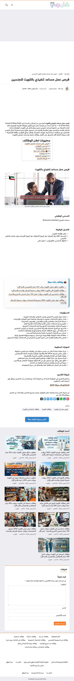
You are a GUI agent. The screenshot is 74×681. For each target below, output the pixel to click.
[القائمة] (12, 5)
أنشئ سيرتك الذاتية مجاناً (37, 419)
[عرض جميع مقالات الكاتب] (67, 88)
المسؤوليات (43, 153)
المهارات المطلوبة (41, 156)
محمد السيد (53, 89)
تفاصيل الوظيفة (42, 148)
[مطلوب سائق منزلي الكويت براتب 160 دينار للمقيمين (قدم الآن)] (20, 447)
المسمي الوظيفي (41, 146)
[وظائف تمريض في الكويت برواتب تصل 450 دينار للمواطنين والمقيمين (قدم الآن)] (53, 549)
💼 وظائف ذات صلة (41, 151)
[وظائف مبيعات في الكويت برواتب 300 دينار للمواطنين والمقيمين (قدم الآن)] (20, 498)
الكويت (60, 74)
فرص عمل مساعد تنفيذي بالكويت (37, 143)
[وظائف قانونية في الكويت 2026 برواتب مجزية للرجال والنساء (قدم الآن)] (53, 473)
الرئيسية (66, 74)
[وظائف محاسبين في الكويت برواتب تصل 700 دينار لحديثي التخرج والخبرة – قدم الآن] (53, 523)
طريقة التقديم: (42, 158)
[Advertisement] (37, 25)
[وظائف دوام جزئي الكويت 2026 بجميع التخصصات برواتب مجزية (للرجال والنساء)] (20, 523)
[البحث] (6, 5)
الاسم (64, 608)
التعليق (63, 584)
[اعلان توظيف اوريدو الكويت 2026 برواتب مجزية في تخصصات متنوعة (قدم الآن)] (53, 447)
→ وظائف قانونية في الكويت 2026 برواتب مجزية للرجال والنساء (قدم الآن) (38, 290)
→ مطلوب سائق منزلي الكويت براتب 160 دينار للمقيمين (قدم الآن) (41, 287)
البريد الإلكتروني (61, 615)
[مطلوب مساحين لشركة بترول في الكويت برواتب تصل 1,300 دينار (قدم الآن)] (20, 473)
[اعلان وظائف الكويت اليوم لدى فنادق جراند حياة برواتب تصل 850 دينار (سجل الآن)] (53, 498)
